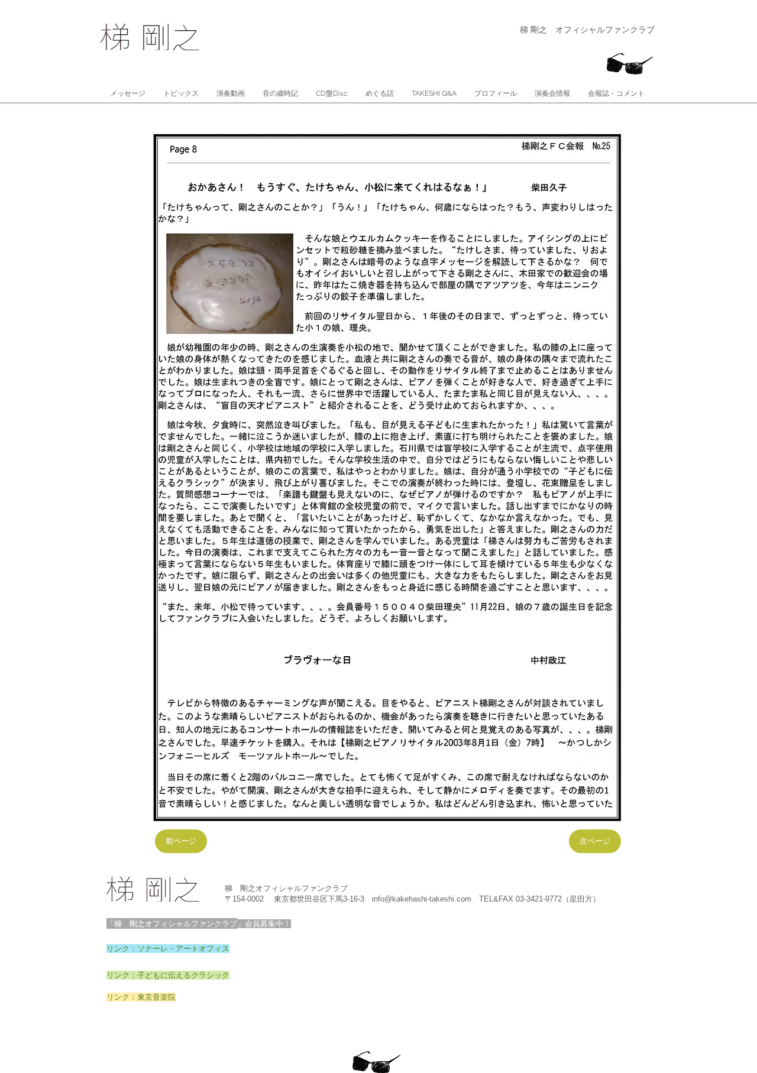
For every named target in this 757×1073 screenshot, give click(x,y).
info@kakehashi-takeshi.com (421, 898)
